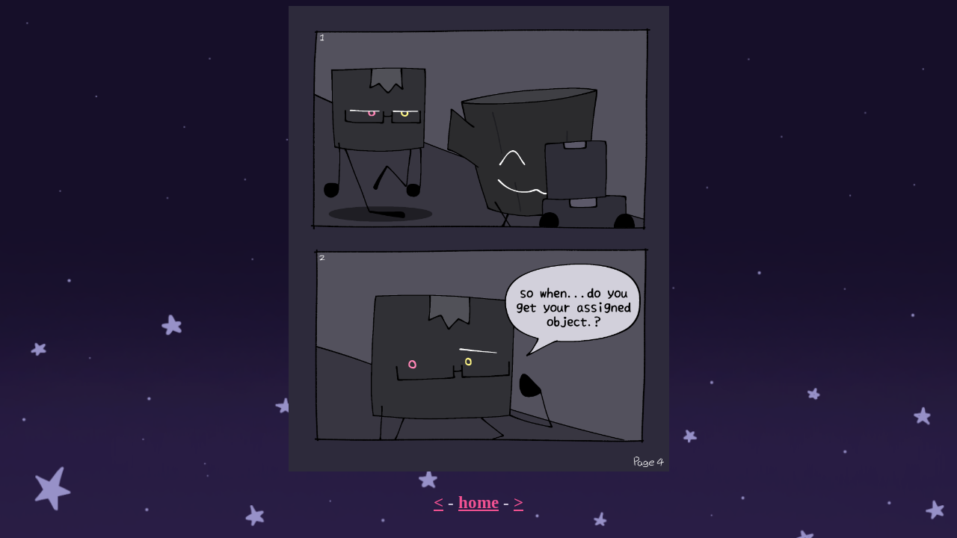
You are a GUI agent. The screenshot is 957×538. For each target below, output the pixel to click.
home (478, 502)
